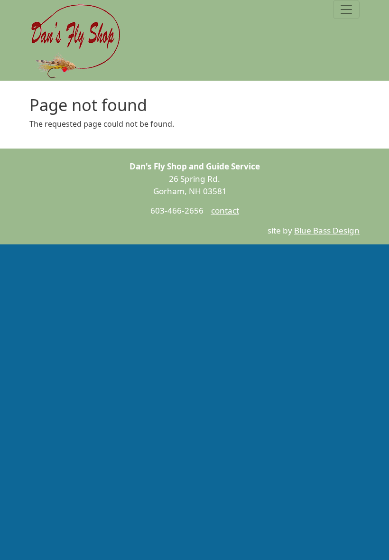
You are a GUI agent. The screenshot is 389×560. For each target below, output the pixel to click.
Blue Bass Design (327, 230)
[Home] (76, 40)
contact (225, 210)
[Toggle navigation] (346, 9)
